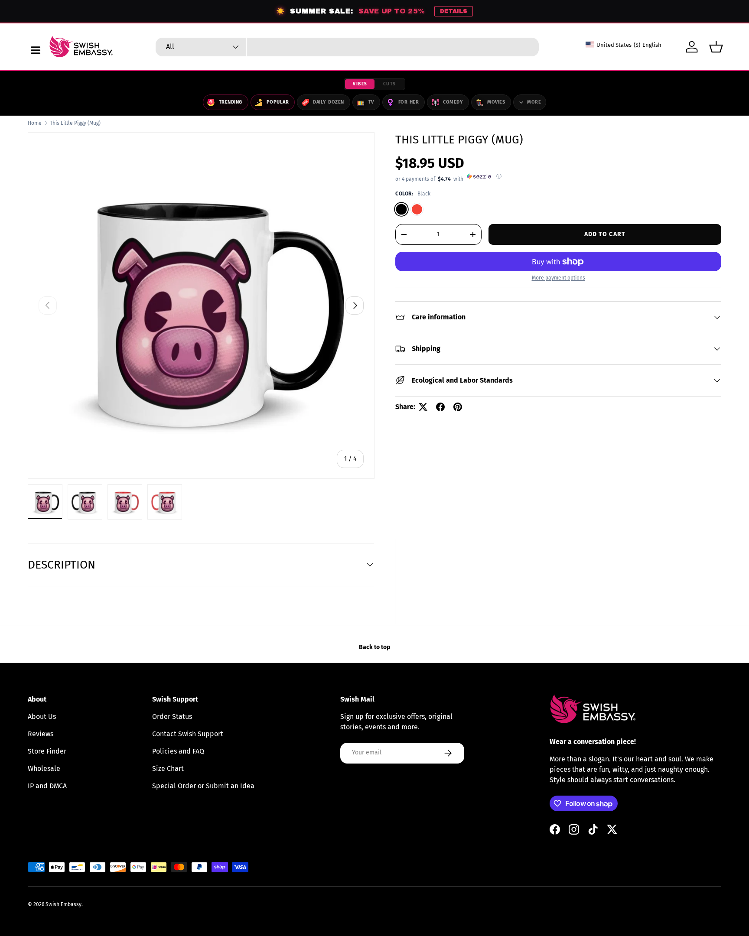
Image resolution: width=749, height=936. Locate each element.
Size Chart (168, 768)
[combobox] (347, 47)
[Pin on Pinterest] (457, 407)
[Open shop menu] (35, 50)
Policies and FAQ (178, 751)
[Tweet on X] (423, 407)
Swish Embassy (63, 904)
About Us (42, 716)
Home (35, 123)
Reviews (40, 734)
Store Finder (47, 751)
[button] (716, 46)
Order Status (172, 716)
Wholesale (44, 768)
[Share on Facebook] (440, 407)
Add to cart (604, 234)
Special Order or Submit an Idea (203, 786)
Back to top (374, 647)
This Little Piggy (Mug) (75, 123)
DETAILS (453, 11)
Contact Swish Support (187, 734)
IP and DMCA (47, 786)
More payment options (558, 278)
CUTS (389, 84)
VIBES (360, 84)
